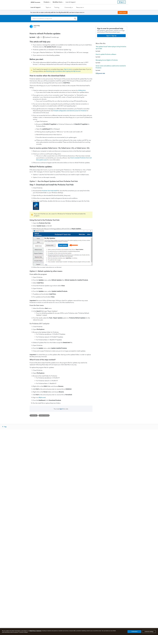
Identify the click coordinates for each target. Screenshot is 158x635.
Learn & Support (35, 7)
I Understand (134, 631)
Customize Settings (149, 631)
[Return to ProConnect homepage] (35, 2)
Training (56, 7)
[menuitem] (47, 2)
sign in (61, 409)
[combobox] (54, 19)
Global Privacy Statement (35, 630)
